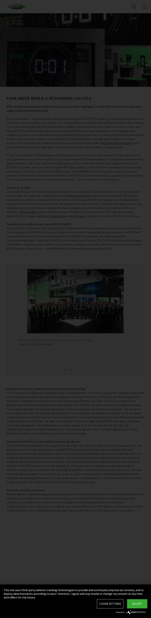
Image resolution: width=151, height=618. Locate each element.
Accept (137, 603)
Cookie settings (110, 603)
